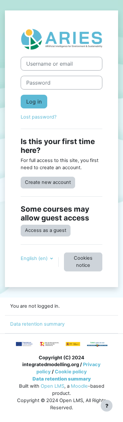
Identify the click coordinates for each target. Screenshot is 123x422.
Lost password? (38, 117)
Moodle (79, 386)
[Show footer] (107, 406)
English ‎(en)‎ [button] (35, 258)
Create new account (48, 182)
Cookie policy (71, 372)
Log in (34, 101)
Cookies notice (83, 261)
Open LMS (52, 386)
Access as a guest (45, 230)
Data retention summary (37, 324)
